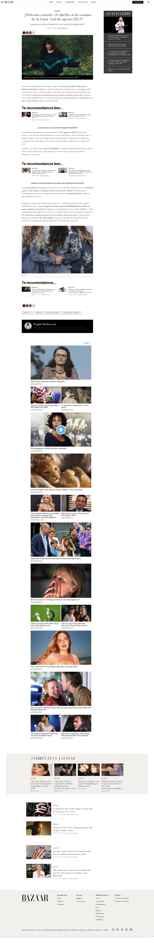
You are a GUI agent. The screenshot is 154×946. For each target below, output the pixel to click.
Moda (51, 2)
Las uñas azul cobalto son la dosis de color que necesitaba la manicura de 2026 (72, 853)
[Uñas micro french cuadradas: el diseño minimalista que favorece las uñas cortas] (65, 770)
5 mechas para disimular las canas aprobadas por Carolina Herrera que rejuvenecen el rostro (80, 171)
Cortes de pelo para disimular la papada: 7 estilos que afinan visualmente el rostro (119, 62)
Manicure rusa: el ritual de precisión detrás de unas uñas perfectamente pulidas (112, 785)
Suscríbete (138, 2)
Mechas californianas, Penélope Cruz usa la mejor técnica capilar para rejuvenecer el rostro (43, 290)
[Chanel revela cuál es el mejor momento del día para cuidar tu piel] (38, 828)
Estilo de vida (83, 2)
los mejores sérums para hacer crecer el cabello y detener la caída (51, 215)
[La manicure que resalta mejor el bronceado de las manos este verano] (38, 810)
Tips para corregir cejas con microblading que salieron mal (88, 784)
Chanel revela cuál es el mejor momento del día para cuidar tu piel (72, 829)
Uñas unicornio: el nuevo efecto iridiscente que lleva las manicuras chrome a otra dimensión (72, 873)
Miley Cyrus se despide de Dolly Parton (119, 70)
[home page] (8, 2)
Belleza (59, 2)
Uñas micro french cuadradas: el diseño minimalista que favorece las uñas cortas (65, 785)
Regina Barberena (62, 28)
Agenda (93, 2)
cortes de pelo (52, 313)
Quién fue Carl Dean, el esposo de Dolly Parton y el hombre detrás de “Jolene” (118, 37)
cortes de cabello (71, 313)
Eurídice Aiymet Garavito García (70, 814)
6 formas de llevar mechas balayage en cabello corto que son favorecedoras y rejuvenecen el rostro (80, 290)
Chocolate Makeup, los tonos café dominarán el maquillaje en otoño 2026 (41, 785)
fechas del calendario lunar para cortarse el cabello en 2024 (56, 95)
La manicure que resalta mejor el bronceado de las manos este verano (73, 810)
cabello (38, 313)
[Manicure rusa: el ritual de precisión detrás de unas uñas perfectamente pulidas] (112, 770)
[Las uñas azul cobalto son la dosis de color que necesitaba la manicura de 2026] (38, 852)
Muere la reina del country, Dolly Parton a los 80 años (117, 45)
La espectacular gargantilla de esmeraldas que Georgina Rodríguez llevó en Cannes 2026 (119, 53)
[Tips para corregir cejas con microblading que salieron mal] (89, 770)
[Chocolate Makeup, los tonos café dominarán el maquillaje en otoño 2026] (41, 770)
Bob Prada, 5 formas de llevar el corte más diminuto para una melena (44, 116)
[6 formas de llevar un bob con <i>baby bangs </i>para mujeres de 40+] (62, 114)
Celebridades (70, 2)
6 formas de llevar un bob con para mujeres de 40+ (80, 115)
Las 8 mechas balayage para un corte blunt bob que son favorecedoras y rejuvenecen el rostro (44, 171)
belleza (26, 313)
